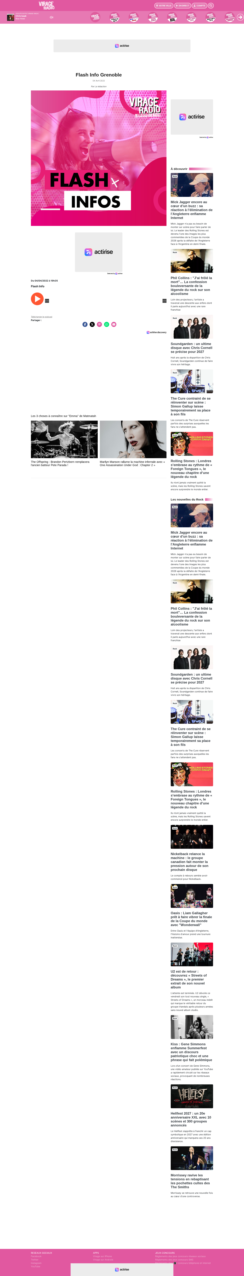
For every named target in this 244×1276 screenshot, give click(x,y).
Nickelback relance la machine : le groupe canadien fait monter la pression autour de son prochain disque (189, 862)
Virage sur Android (103, 1259)
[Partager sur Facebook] (84, 325)
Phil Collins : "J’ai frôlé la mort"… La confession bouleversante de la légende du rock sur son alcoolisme (191, 286)
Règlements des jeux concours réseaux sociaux (180, 1256)
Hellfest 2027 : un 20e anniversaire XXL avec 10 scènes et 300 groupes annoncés (191, 1119)
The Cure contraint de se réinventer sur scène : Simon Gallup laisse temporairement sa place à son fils (191, 406)
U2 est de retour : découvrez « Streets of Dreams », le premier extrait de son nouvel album (189, 979)
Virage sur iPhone (102, 1256)
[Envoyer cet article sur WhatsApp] (106, 325)
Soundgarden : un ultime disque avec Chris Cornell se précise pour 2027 (191, 348)
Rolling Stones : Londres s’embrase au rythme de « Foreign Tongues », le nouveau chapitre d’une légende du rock (191, 469)
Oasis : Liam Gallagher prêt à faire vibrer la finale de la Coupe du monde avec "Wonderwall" (191, 919)
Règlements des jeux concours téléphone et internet (183, 1263)
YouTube (35, 1266)
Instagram (36, 1263)
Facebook (36, 1256)
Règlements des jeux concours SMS (174, 1259)
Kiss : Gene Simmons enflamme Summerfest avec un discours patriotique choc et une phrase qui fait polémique (191, 1052)
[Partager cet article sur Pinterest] (98, 325)
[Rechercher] (211, 5)
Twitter (34, 1259)
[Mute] (51, 17)
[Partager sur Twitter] (91, 325)
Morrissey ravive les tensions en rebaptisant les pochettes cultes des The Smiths (190, 1181)
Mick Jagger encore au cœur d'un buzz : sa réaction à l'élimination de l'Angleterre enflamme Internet (192, 210)
